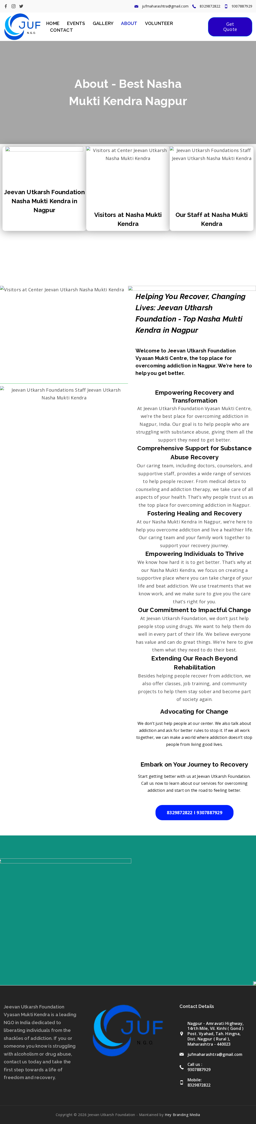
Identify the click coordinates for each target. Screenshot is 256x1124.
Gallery (103, 23)
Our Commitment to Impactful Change (194, 610)
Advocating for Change (194, 711)
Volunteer (159, 23)
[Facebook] (6, 6)
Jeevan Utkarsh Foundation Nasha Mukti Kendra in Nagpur (44, 201)
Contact (61, 30)
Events (76, 23)
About (129, 23)
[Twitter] (21, 6)
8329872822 (210, 6)
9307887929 (242, 6)
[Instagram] (14, 6)
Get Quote (230, 26)
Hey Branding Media (182, 1114)
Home (53, 23)
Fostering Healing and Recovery (194, 513)
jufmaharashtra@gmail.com (165, 6)
